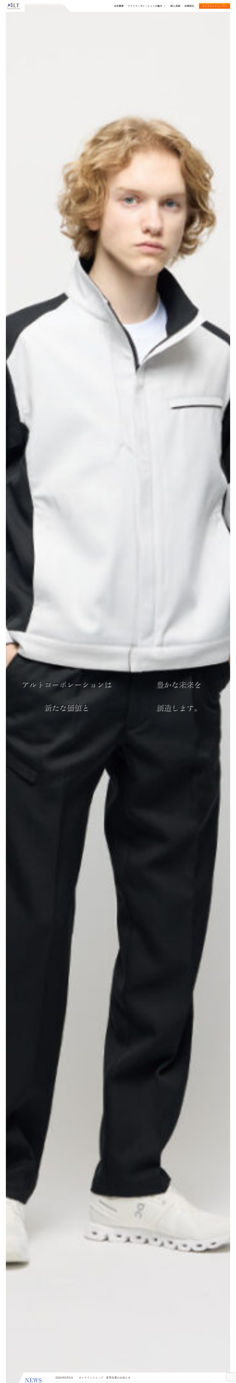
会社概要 (119, 6)
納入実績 (175, 6)
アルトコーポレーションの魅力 (145, 6)
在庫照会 (189, 6)
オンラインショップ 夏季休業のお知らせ (105, 1377)
